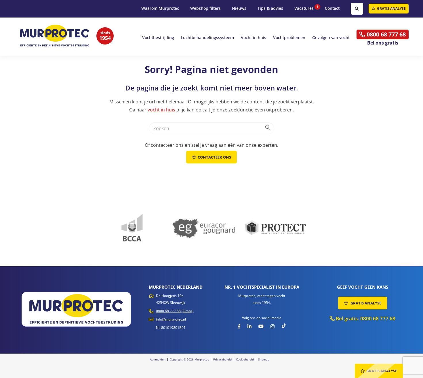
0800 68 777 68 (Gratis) (175, 310)
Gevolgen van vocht (331, 37)
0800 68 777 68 (385, 34)
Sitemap (263, 359)
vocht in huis (161, 110)
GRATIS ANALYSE (391, 8)
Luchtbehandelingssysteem (207, 37)
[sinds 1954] (56, 36)
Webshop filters (205, 8)
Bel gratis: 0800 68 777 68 (365, 318)
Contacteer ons (214, 157)
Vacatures (304, 8)
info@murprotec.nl (171, 319)
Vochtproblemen (289, 37)
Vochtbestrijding (158, 37)
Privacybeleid (222, 359)
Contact (332, 8)
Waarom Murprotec (160, 8)
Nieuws (239, 8)
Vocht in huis (253, 37)
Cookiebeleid (245, 359)
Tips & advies (270, 8)
